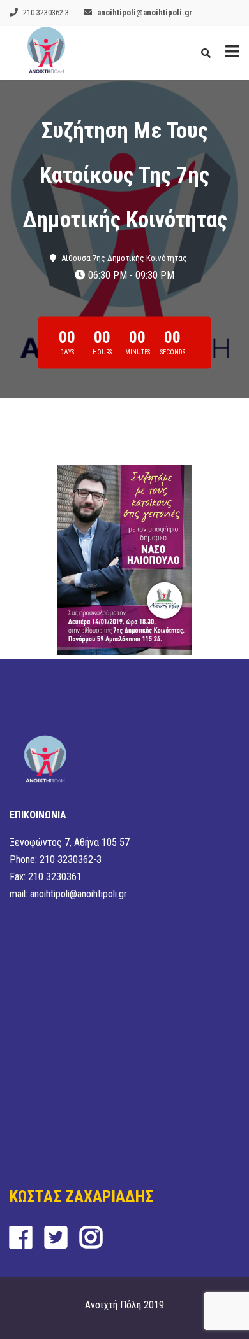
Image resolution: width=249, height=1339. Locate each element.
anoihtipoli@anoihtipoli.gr (144, 12)
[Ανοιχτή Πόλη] (46, 53)
